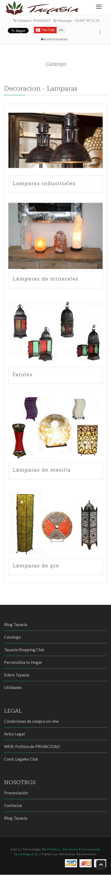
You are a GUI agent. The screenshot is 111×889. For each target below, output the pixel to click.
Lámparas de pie (36, 565)
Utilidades (13, 687)
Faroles (23, 374)
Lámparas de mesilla (42, 470)
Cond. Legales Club (21, 759)
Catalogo (12, 637)
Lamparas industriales (44, 183)
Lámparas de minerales (45, 278)
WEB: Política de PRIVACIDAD (32, 746)
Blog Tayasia (15, 624)
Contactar (13, 805)
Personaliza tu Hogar (23, 662)
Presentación (16, 792)
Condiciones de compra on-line (31, 721)
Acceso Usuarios (55, 39)
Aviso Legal (14, 733)
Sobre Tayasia (16, 674)
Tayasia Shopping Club (24, 649)
